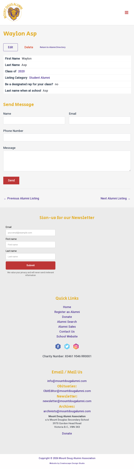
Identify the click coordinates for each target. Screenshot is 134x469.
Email (72, 113)
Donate (67, 317)
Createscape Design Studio (72, 463)
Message (9, 148)
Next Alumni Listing (115, 198)
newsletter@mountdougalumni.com (67, 401)
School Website (67, 336)
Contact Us (67, 331)
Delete (29, 47)
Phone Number (13, 131)
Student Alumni (39, 77)
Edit (10, 47)
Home (67, 307)
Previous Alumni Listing (21, 198)
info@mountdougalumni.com (67, 381)
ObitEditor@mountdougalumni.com (67, 391)
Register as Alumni (67, 312)
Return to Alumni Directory (52, 47)
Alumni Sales (67, 326)
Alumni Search (67, 321)
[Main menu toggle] (126, 12)
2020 (21, 71)
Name (7, 113)
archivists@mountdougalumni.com (67, 411)
